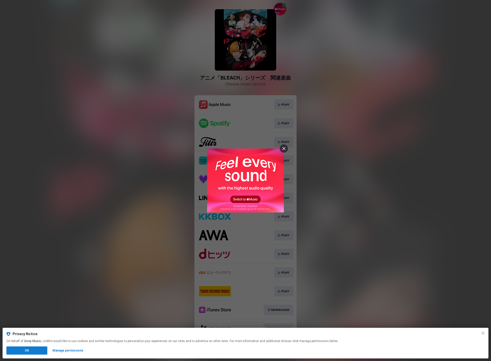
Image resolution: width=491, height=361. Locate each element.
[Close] (483, 333)
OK (27, 350)
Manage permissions (67, 350)
